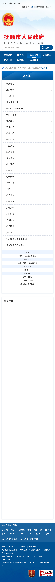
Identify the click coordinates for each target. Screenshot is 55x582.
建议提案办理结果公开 (16, 245)
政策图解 (10, 226)
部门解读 (10, 214)
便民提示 (10, 158)
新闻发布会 (11, 114)
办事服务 (47, 55)
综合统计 (10, 176)
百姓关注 (10, 145)
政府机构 (10, 90)
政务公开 (34, 55)
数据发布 (21, 60)
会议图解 (10, 220)
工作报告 (10, 127)
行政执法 (10, 201)
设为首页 (12, 546)
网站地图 (32, 546)
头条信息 (10, 183)
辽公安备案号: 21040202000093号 (14, 562)
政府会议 (10, 139)
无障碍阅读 (40, 7)
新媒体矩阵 (25, 7)
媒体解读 (10, 207)
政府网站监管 (11, 539)
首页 (19, 67)
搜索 (47, 47)
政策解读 (10, 195)
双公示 (9, 232)
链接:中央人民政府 (10, 524)
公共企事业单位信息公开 (17, 238)
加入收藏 (22, 546)
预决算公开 (11, 121)
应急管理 (35, 67)
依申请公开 (11, 189)
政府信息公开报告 (14, 108)
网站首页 (8, 55)
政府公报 (10, 133)
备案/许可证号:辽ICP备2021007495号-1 (16, 556)
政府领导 (10, 83)
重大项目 (10, 96)
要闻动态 (21, 55)
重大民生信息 (12, 102)
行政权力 (10, 170)
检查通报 (10, 164)
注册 (51, 7)
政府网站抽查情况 (31, 539)
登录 (47, 7)
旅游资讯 (10, 152)
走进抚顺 (34, 60)
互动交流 (8, 60)
